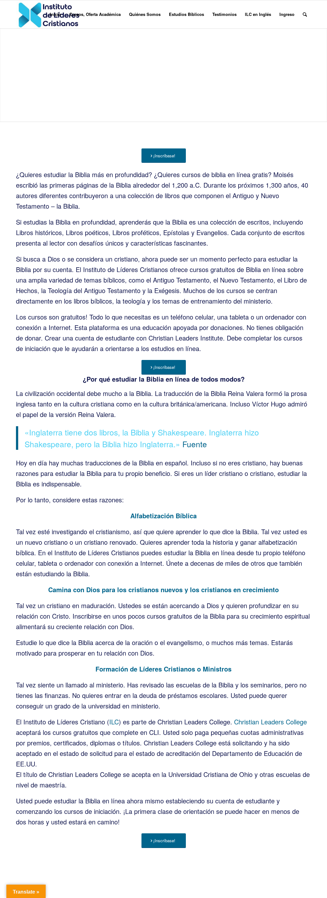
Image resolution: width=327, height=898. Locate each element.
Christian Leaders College (270, 721)
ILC (114, 721)
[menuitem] (55, 14)
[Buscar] (305, 14)
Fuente (194, 443)
